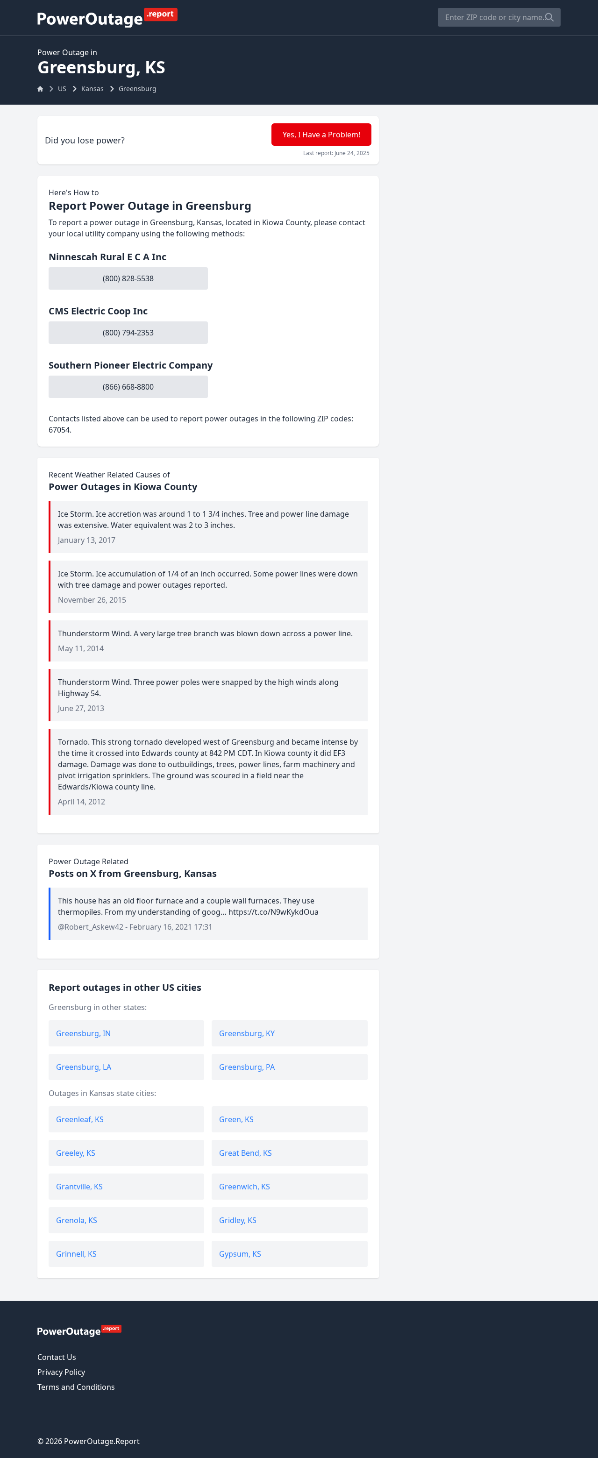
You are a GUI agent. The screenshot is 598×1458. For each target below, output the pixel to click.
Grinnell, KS (76, 1254)
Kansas (92, 88)
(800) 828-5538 (128, 278)
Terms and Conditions (76, 1387)
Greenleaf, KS (80, 1119)
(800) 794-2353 (128, 332)
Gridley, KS (237, 1220)
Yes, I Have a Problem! (321, 134)
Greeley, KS (75, 1153)
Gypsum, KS (240, 1254)
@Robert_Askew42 (90, 927)
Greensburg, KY (247, 1033)
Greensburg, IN (83, 1033)
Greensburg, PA (247, 1067)
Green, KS (236, 1119)
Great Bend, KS (245, 1153)
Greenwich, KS (244, 1186)
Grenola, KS (76, 1220)
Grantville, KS (79, 1186)
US (62, 88)
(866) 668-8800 (128, 387)
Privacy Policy (61, 1372)
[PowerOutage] (79, 1330)
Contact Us (56, 1357)
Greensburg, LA (83, 1067)
